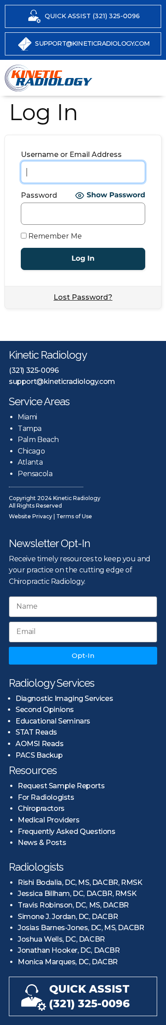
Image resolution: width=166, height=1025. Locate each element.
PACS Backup (39, 755)
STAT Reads (36, 732)
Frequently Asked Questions (67, 831)
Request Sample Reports (61, 786)
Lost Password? (83, 297)
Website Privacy (30, 516)
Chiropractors (41, 808)
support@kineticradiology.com (62, 381)
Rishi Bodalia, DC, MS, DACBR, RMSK (80, 882)
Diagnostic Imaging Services (64, 698)
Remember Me (54, 236)
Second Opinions (44, 709)
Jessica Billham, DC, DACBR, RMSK (77, 893)
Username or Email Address (71, 154)
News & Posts (42, 842)
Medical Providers (48, 820)
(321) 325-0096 (33, 370)
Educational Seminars (52, 721)
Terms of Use (74, 516)
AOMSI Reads (39, 743)
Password (39, 195)
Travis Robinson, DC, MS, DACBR (73, 905)
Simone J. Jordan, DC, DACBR (68, 916)
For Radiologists (46, 797)
